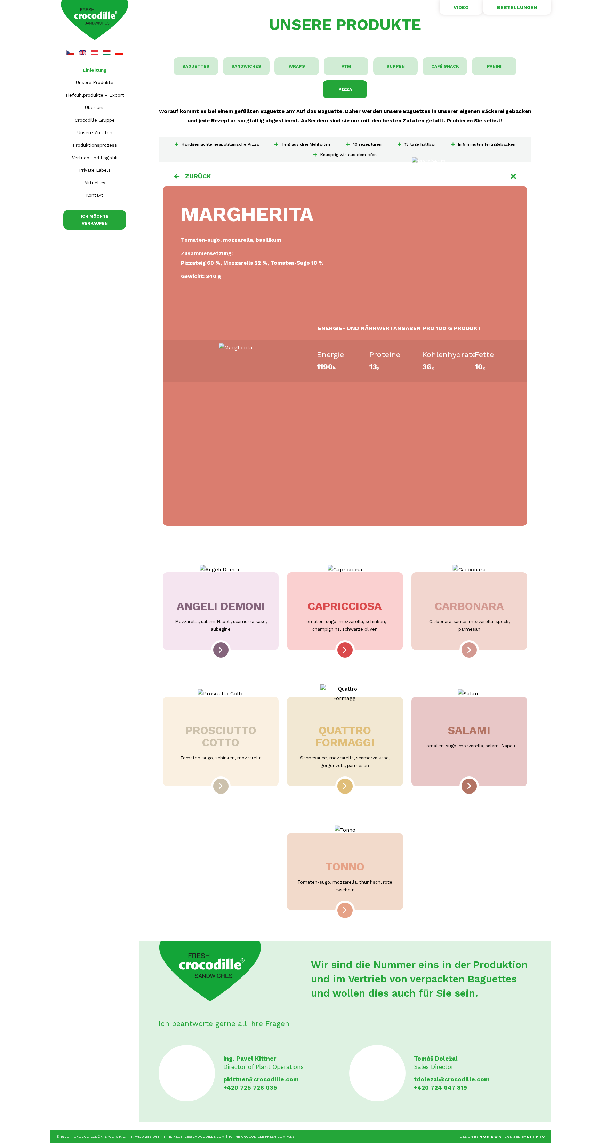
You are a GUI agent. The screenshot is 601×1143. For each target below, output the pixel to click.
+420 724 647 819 (440, 1087)
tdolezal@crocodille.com (452, 1079)
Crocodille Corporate (95, 20)
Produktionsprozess (95, 145)
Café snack (445, 66)
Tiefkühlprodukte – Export (94, 95)
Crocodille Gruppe (95, 120)
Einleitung (94, 70)
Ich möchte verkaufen (95, 220)
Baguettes (195, 66)
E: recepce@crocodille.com (197, 1136)
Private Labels (95, 170)
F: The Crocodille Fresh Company (261, 1136)
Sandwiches (246, 66)
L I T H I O (536, 1136)
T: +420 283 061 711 (147, 1136)
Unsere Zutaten (94, 132)
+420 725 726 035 (250, 1087)
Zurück (198, 176)
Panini (494, 66)
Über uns (95, 107)
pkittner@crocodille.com (261, 1079)
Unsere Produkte (94, 82)
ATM (346, 66)
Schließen (513, 176)
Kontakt (94, 195)
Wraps (297, 66)
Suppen (395, 66)
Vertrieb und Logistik (95, 157)
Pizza (345, 89)
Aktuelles (94, 182)
